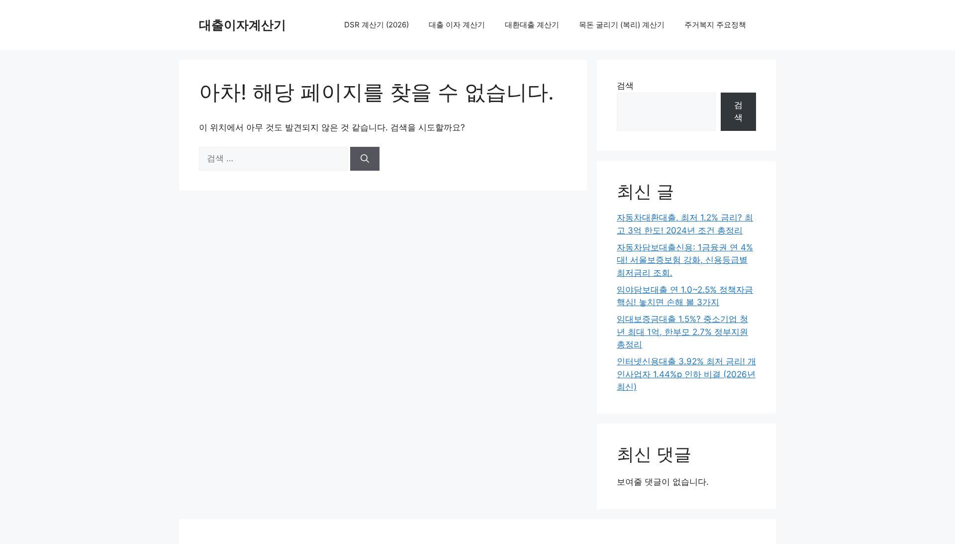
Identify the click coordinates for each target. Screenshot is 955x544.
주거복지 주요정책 (715, 24)
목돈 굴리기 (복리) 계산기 (622, 24)
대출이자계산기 (242, 24)
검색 (625, 86)
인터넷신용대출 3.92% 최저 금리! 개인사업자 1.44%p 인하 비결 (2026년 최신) (686, 374)
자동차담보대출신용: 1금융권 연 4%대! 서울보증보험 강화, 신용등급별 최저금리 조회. (685, 260)
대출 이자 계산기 (457, 24)
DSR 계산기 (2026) (376, 24)
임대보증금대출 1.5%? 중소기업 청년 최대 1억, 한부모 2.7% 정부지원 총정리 (682, 331)
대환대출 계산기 (532, 24)
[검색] (365, 159)
